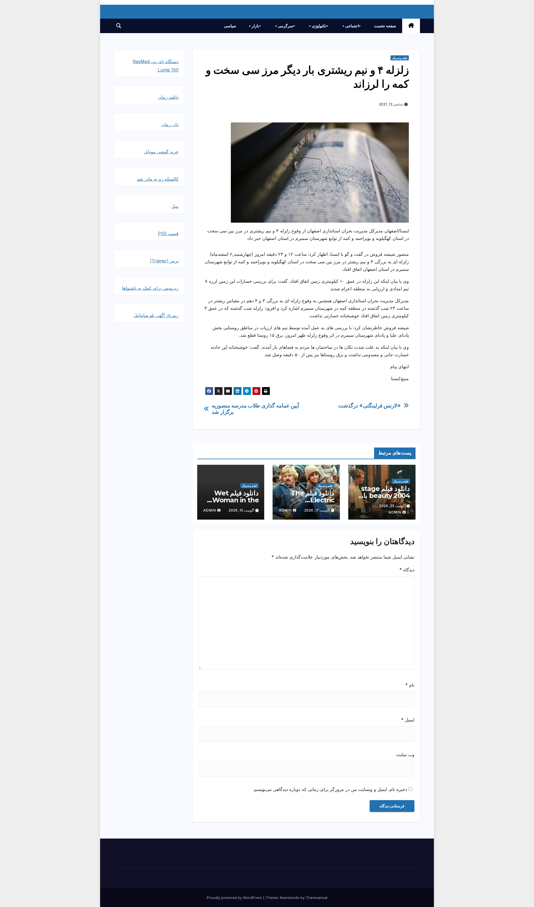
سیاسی (230, 25)
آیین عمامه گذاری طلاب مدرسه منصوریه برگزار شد (255, 408)
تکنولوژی (318, 25)
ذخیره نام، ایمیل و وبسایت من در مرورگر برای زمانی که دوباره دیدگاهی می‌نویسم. (330, 789)
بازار (255, 25)
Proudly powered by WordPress (235, 897)
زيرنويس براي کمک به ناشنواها (150, 288)
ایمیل (407, 719)
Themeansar (317, 897)
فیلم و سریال (399, 58)
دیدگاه (406, 569)
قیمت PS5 (168, 233)
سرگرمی (285, 25)
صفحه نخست (385, 25)
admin (395, 512)
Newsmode (289, 897)
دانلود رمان (168, 97)
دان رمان (170, 124)
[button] (118, 26)
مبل (175, 206)
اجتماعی (351, 25)
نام (409, 685)
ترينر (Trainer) (164, 261)
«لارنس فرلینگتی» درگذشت (369, 405)
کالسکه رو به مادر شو (158, 179)
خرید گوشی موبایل (161, 151)
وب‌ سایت (405, 754)
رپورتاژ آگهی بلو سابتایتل (156, 315)
